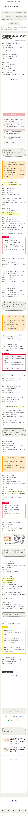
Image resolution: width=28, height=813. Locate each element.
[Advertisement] (14, 95)
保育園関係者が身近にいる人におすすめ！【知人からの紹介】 (13, 138)
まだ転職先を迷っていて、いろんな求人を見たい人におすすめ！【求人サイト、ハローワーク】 (14, 126)
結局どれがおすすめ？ (10, 142)
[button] (18, 720)
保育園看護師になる (8, 672)
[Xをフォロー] (15, 801)
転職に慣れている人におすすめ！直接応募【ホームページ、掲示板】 (13, 120)
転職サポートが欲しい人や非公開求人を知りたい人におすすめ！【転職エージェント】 (13, 132)
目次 (13, 114)
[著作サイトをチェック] (12, 801)
